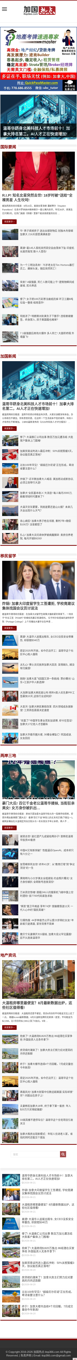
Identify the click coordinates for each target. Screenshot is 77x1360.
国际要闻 (8, 147)
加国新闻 (8, 356)
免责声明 (26, 1355)
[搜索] (63, 1154)
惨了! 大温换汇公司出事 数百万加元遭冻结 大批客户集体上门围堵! (47, 1235)
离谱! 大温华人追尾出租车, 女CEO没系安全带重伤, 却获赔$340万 (48, 1221)
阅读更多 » (9, 221)
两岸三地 (8, 755)
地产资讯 (8, 955)
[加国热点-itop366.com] (38, 9)
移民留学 (8, 556)
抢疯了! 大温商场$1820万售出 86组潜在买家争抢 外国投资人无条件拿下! (48, 1250)
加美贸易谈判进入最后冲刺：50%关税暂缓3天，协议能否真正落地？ (48, 1264)
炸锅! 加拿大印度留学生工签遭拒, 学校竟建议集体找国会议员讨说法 (47, 1191)
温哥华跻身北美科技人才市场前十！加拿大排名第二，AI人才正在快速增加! (47, 1177)
